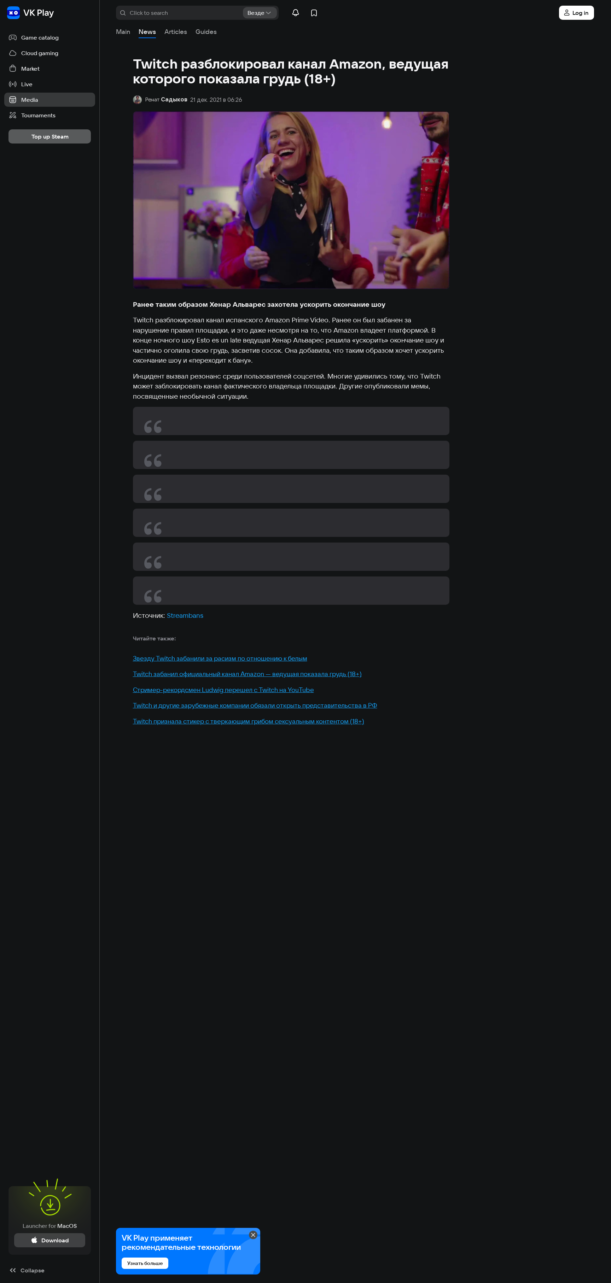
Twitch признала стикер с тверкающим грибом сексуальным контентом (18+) (248, 721)
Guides (206, 32)
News (147, 32)
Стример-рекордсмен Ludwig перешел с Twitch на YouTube (223, 690)
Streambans (185, 615)
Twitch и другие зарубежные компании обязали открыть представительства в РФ (255, 705)
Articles (175, 32)
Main (123, 32)
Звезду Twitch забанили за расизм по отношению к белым (220, 658)
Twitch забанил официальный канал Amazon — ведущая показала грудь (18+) (247, 674)
